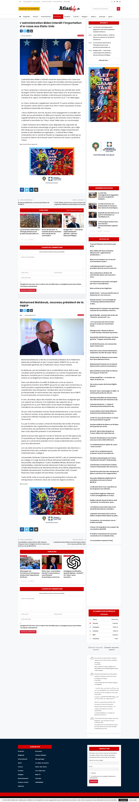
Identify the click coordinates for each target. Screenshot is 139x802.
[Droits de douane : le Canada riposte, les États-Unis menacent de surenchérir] (52, 221)
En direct (23, 214)
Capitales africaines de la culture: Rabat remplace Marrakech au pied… (104, 515)
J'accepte (123, 800)
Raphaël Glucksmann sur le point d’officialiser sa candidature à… (108, 215)
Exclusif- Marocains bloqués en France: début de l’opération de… (102, 432)
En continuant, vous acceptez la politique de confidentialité (102, 777)
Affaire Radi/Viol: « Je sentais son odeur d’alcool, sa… (102, 378)
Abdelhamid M (98, 674)
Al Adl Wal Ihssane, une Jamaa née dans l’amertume (103, 345)
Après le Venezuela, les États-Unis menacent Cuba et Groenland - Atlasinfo (104, 704)
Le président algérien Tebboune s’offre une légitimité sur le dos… (102, 495)
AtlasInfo (93, 773)
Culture (76, 17)
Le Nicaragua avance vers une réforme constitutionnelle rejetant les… (108, 225)
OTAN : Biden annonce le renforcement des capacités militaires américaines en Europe (70, 203)
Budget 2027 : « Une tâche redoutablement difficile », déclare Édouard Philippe (102, 53)
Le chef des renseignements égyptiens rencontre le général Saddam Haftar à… (104, 29)
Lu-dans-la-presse (42, 763)
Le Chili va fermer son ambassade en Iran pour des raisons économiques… (108, 206)
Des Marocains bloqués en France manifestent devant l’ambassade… (103, 459)
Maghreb (26, 17)
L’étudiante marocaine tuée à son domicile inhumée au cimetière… (103, 508)
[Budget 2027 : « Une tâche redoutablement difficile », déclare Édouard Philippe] (74, 221)
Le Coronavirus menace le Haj (101, 541)
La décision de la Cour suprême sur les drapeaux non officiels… (103, 488)
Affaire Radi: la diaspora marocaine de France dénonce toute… (103, 358)
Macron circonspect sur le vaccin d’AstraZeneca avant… (102, 260)
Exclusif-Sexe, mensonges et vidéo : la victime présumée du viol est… (104, 392)
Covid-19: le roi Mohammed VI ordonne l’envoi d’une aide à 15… (102, 452)
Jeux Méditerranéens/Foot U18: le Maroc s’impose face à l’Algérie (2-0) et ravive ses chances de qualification (33, 544)
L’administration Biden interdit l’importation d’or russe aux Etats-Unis (69, 543)
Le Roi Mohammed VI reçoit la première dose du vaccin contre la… (103, 267)
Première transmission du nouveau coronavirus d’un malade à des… (103, 535)
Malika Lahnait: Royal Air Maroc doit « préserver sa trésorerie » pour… (103, 501)
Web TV (37, 774)
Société (67, 17)
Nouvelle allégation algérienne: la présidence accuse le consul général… (103, 480)
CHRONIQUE (39, 782)
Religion (85, 17)
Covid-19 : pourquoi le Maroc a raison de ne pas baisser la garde (104, 419)
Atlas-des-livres (41, 767)
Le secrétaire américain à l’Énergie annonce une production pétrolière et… (102, 45)
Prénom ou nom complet (96, 760)
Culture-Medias (40, 755)
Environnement (57, 1)
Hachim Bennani (99, 718)
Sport (110, 17)
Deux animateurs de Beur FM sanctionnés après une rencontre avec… (102, 275)
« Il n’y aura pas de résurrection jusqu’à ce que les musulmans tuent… (102, 324)
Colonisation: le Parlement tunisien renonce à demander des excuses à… (104, 466)
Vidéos (93, 17)
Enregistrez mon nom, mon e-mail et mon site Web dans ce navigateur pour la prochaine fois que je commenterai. (50, 285)
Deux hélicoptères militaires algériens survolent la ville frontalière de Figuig (105, 660)
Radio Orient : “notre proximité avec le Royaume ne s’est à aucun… (104, 294)
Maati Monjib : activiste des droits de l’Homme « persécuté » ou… (104, 316)
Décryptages (27, 1)
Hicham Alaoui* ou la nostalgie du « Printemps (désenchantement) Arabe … (103, 302)
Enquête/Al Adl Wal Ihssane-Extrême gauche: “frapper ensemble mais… (104, 338)
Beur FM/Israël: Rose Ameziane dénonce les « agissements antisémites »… (101, 253)
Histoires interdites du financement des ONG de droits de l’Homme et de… (104, 399)
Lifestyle (102, 17)
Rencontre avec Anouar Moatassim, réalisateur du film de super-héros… (104, 352)
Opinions (21, 786)
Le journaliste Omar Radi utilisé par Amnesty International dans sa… (103, 412)
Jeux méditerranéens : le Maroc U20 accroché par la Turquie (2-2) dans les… (104, 37)
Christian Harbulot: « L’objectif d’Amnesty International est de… (102, 405)
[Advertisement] (104, 575)
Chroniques (36, 1)
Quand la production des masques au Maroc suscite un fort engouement (104, 472)
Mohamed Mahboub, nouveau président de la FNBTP (33, 203)
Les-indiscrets (40, 771)
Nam (95, 658)
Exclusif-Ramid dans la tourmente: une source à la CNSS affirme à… (103, 439)
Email (90, 766)
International (46, 17)
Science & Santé (46, 1)
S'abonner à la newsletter (29, 9)
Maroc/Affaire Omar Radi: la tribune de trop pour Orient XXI (103, 372)
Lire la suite (133, 800)
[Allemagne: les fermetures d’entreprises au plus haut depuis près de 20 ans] (30, 562)
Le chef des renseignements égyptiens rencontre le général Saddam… (108, 196)
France (35, 17)
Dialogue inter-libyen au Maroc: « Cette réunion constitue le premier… (104, 332)
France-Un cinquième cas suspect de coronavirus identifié (104, 528)
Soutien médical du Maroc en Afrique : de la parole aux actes (104, 425)
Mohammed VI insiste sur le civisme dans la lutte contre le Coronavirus (103, 365)
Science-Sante (23, 782)
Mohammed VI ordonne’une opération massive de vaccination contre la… (104, 309)
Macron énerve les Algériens (101, 288)
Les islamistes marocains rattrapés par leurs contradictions (103, 283)
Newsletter (67, 1)
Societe (20, 771)
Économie (57, 17)
